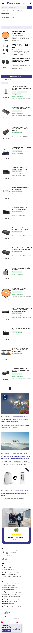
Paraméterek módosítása (17, 76)
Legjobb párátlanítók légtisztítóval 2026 (11, 596)
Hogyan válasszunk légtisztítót (9, 605)
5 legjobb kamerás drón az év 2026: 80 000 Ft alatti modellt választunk (15, 420)
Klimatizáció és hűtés (15, 490)
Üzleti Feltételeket (6, 571)
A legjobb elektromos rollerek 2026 (10, 587)
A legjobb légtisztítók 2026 (8, 589)
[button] (30, 3)
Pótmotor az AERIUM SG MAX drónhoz (20, 188)
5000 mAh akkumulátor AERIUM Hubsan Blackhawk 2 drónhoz (21, 88)
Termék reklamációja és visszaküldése (11, 572)
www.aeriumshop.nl (23, 625)
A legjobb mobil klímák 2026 (8, 591)
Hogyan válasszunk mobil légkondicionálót (12, 599)
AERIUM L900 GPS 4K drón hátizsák (21, 268)
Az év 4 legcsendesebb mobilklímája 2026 (12, 592)
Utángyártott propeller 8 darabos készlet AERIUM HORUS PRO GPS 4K (21, 60)
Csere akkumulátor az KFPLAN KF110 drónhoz (20, 228)
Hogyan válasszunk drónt (8, 603)
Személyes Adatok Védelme (8, 569)
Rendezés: (4, 83)
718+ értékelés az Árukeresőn (16, 540)
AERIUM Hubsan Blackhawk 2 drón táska (21, 329)
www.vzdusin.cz (7, 622)
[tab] (16, 570)
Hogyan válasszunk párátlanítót (9, 601)
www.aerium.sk (22, 622)
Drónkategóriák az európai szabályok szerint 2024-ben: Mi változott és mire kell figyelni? (15, 457)
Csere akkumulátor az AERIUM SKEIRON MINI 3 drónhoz (20, 370)
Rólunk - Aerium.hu (6, 565)
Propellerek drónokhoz (7, 22)
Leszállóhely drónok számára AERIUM (19, 32)
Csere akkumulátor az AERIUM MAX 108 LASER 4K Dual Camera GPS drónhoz (22, 309)
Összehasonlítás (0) (6, 79)
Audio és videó (7, 10)
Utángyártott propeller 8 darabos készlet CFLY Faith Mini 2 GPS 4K (20, 350)
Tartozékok (20, 10)
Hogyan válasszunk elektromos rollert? (11, 606)
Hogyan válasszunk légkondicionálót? (11, 598)
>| (22, 388)
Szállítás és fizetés (6, 567)
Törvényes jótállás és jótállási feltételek (11, 576)
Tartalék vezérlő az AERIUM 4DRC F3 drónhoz (21, 148)
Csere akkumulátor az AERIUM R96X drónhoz (19, 208)
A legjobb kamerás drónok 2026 (9, 594)
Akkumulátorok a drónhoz (8, 17)
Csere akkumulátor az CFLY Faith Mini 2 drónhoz (21, 108)
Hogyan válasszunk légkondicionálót (10, 584)
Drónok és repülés (15, 416)
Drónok (14, 10)
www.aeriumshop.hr (23, 627)
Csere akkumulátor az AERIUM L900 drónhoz (19, 168)
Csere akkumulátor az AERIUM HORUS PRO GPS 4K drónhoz (22, 248)
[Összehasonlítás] (24, 4)
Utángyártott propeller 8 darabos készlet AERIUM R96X (21, 46)
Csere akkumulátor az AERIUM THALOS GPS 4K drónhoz (20, 128)
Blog (3, 578)
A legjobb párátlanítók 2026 (8, 585)
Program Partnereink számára (9, 574)
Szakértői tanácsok (23, 416)
